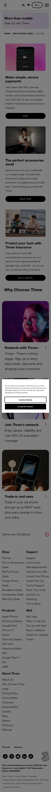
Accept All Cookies (25, 406)
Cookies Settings (25, 400)
